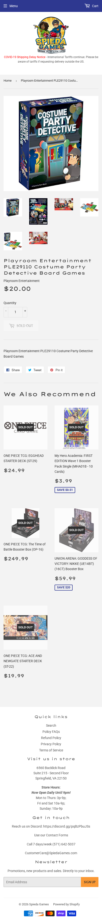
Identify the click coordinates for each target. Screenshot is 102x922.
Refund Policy (51, 738)
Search (51, 725)
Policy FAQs (51, 732)
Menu (13, 6)
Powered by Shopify (66, 904)
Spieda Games (39, 904)
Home (8, 80)
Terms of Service (51, 750)
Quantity (10, 303)
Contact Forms (57, 835)
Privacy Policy (51, 744)
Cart (94, 6)
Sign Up (89, 882)
